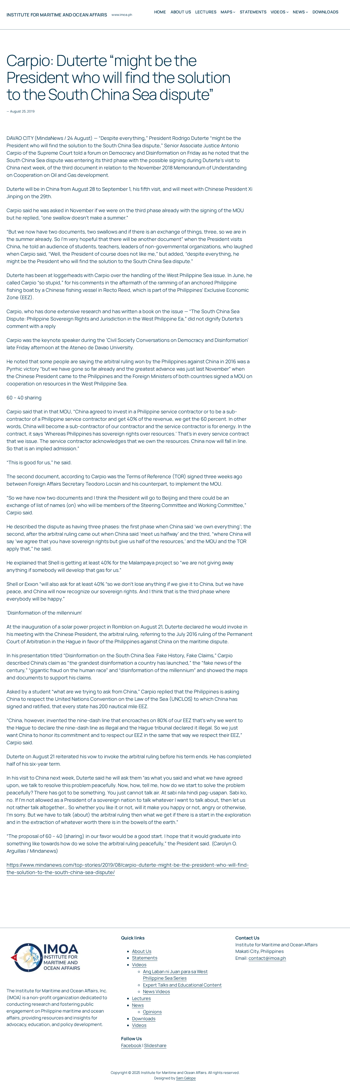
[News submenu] (307, 12)
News (138, 1005)
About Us (141, 951)
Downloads (144, 1019)
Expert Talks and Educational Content (182, 985)
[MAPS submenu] (234, 12)
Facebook (131, 1045)
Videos (139, 965)
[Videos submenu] (287, 12)
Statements (145, 958)
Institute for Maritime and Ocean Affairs (57, 15)
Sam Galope (186, 1078)
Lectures (141, 998)
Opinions (152, 1012)
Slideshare (155, 1045)
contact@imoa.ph (267, 958)
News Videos (156, 991)
